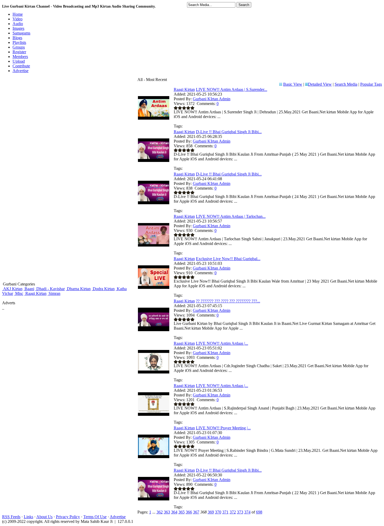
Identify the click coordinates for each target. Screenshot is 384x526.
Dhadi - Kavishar (50, 289)
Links (28, 517)
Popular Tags (371, 84)
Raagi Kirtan (35, 293)
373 (240, 512)
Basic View (292, 84)
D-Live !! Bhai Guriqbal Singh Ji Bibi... (229, 132)
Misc (18, 293)
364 (174, 512)
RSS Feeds (11, 517)
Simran (54, 293)
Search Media (346, 84)
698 (259, 512)
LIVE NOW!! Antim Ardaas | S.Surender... (231, 89)
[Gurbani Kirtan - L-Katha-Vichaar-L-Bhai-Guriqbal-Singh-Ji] (153, 330)
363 (167, 512)
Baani (29, 289)
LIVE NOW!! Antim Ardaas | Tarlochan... (231, 216)
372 (233, 512)
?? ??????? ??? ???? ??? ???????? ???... (228, 301)
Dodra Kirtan (103, 289)
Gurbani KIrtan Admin (211, 99)
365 (181, 512)
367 (196, 512)
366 (189, 512)
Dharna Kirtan (78, 289)
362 (159, 512)
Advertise (118, 517)
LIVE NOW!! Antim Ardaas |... (222, 343)
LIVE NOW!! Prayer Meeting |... (223, 428)
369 (211, 512)
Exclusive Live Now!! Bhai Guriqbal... (228, 258)
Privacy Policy (68, 517)
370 (218, 512)
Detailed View (320, 84)
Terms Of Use (95, 517)
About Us (44, 517)
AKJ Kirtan (12, 289)
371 (225, 512)
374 (247, 512)
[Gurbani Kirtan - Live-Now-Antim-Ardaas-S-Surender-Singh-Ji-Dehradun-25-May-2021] (153, 118)
